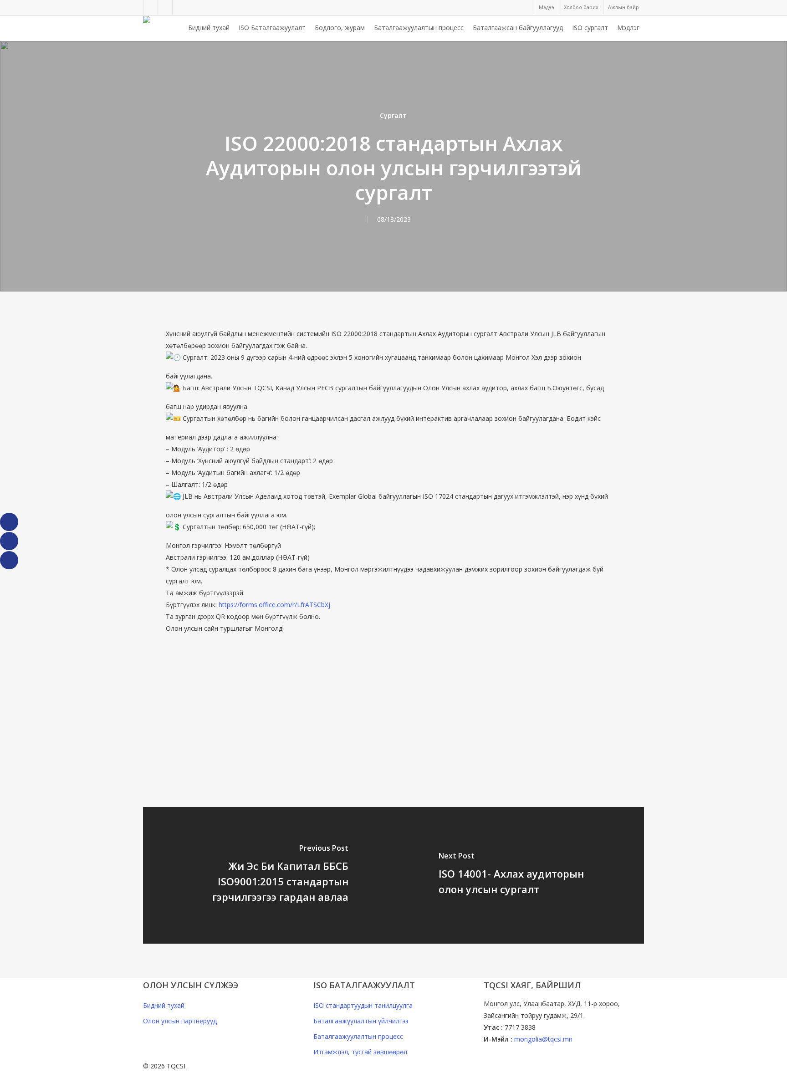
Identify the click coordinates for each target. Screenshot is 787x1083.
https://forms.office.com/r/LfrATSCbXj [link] (274, 604)
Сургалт (393, 115)
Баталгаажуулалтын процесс (358, 1036)
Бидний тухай (163, 1005)
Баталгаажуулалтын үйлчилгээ (361, 1021)
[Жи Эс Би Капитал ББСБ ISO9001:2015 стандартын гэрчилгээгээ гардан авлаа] (268, 875)
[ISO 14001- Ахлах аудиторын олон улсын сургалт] (519, 875)
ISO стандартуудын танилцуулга (363, 1005)
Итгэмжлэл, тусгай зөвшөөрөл (360, 1051)
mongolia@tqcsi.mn (543, 1039)
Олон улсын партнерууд (180, 1021)
